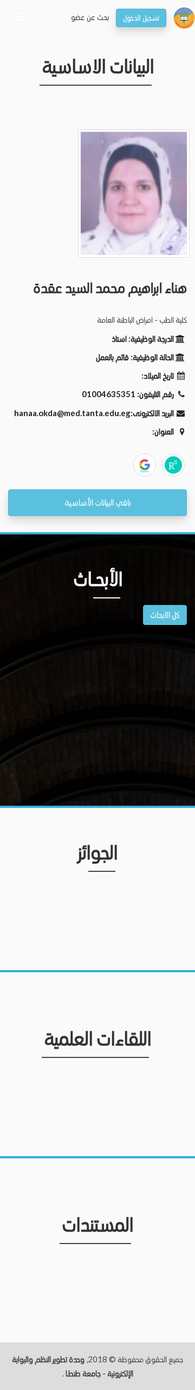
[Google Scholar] (144, 465)
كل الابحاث (165, 614)
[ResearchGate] (173, 465)
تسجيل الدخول (141, 17)
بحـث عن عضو (90, 17)
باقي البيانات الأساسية (97, 502)
